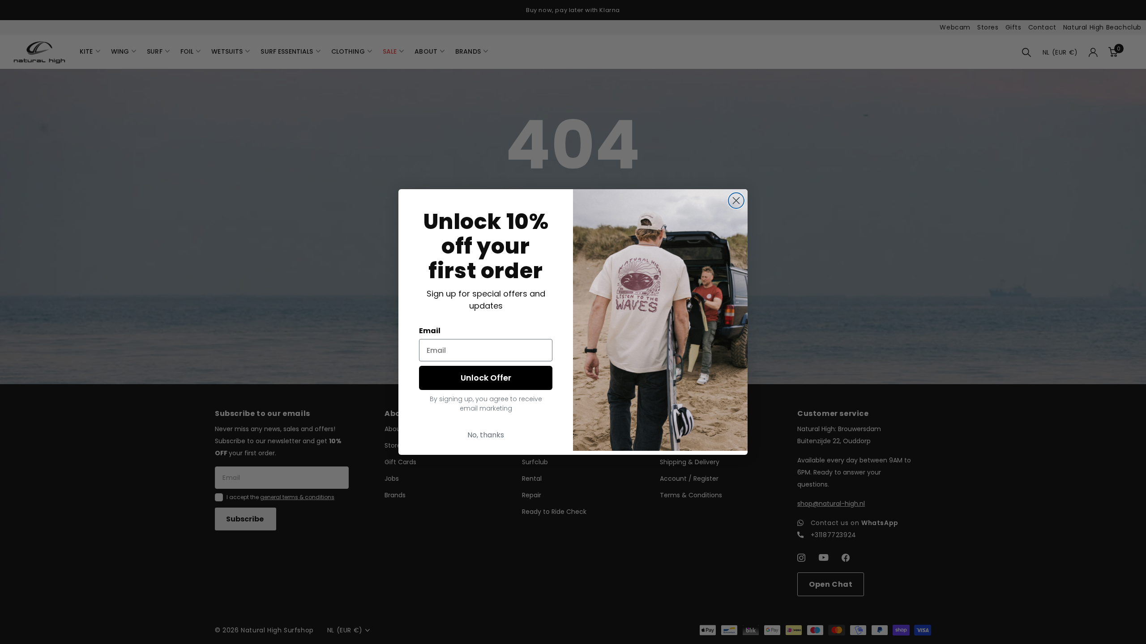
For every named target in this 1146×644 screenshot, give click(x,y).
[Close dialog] (736, 200)
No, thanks (485, 435)
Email (429, 331)
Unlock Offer (486, 377)
